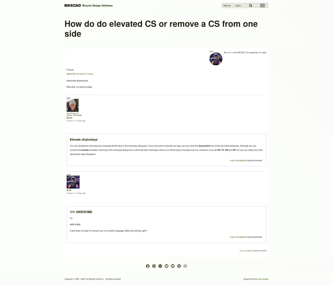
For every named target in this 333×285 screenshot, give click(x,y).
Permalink (166, 142)
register (242, 236)
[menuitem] (227, 5)
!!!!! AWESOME (81, 212)
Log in (233, 236)
